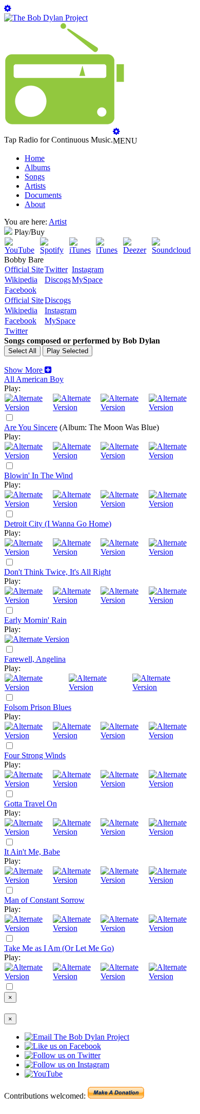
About (35, 204)
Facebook (20, 290)
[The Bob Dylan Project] (46, 17)
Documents (43, 195)
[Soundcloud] (173, 250)
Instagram (88, 269)
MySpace (87, 279)
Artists (35, 185)
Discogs (58, 279)
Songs (35, 176)
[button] (28, 370)
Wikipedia (21, 279)
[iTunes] (82, 250)
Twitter (56, 269)
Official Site (24, 269)
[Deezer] (137, 250)
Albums (37, 167)
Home (35, 158)
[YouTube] (22, 250)
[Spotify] (54, 250)
